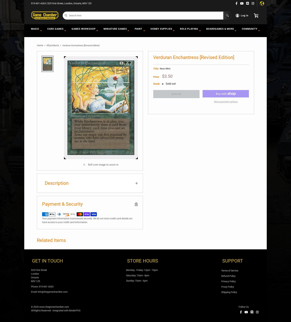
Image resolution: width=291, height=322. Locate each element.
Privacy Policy (228, 281)
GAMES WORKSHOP (84, 30)
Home (40, 45)
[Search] (227, 15)
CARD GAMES (55, 30)
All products (52, 45)
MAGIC (35, 30)
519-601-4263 (46, 286)
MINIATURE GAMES (115, 30)
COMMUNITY (249, 30)
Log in (244, 15)
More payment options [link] (226, 101)
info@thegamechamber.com (53, 291)
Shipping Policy (229, 292)
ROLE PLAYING (189, 30)
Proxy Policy (227, 286)
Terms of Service (229, 270)
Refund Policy (228, 276)
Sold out (176, 94)
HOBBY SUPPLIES (161, 30)
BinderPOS (74, 310)
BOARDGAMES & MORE (220, 30)
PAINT (138, 30)
